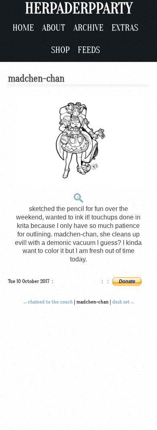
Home (23, 28)
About (53, 28)
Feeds (89, 50)
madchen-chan (36, 78)
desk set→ (123, 302)
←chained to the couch (48, 302)
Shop (60, 50)
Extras (125, 28)
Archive (88, 28)
